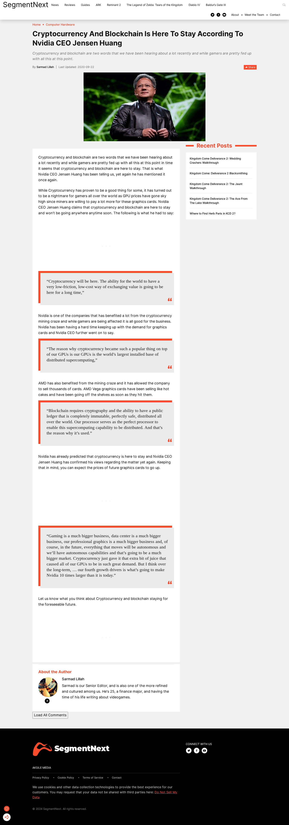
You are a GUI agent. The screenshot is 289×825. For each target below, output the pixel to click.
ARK (98, 4)
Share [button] (251, 67)
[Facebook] (218, 14)
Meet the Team (254, 14)
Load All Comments (50, 715)
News (55, 4)
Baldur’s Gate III (216, 4)
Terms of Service (93, 777)
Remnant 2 (114, 4)
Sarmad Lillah (45, 67)
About (235, 14)
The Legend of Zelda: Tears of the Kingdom (155, 4)
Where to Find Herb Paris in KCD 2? (212, 213)
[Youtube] (224, 14)
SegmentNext (25, 4)
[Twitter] (212, 14)
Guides (85, 4)
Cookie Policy (66, 777)
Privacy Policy (40, 777)
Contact (275, 14)
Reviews (69, 4)
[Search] (284, 5)
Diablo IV (194, 4)
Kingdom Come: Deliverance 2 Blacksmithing (219, 173)
